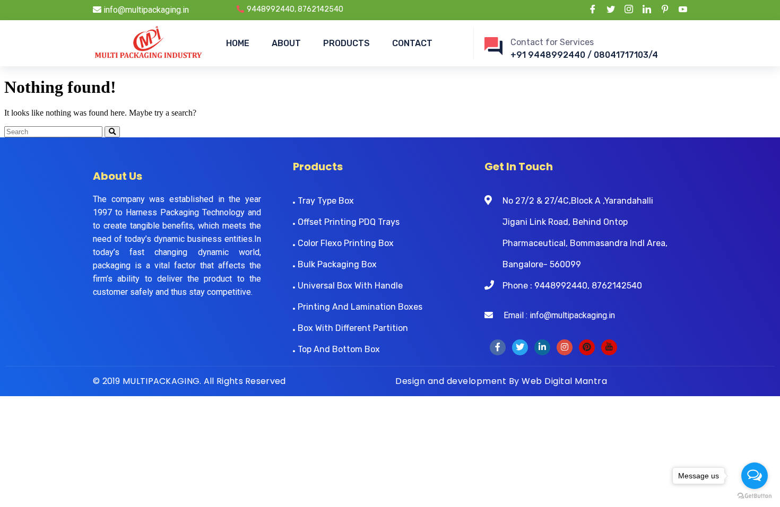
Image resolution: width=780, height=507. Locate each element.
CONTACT (412, 43)
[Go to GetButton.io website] (755, 496)
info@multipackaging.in (145, 10)
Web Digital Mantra (564, 381)
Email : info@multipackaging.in (554, 315)
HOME (237, 43)
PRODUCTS (346, 43)
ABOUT (286, 43)
